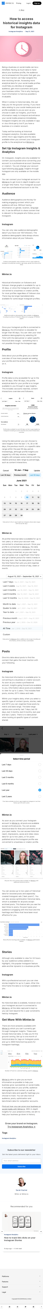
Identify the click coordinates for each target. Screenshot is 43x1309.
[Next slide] (41, 1232)
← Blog (21, 10)
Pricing (18, 3)
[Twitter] (25, 1306)
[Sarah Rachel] (21, 1182)
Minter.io (30, 142)
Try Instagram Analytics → (22, 1126)
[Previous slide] (2, 1232)
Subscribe (22, 1166)
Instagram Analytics (16, 31)
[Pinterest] (1, 1306)
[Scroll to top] (41, 1306)
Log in (28, 3)
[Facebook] (33, 1306)
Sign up (37, 3)
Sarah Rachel (21, 1190)
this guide (19, 169)
